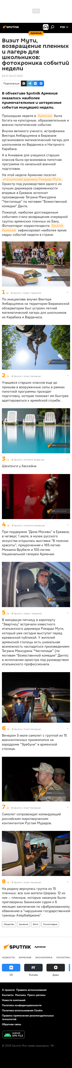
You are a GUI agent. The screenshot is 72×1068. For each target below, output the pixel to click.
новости (8, 957)
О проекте (8, 990)
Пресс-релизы (36, 995)
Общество (9, 924)
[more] (67, 292)
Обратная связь (11, 1024)
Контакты (8, 995)
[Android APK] (14, 1035)
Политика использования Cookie (22, 1010)
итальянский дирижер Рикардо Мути (32, 179)
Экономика (43, 957)
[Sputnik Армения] (11, 28)
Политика (63, 957)
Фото (35, 924)
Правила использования (31, 990)
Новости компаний (13, 1000)
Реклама (20, 995)
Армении (45, 116)
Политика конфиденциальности (21, 1005)
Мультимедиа (50, 924)
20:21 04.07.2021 (12, 76)
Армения (23, 924)
